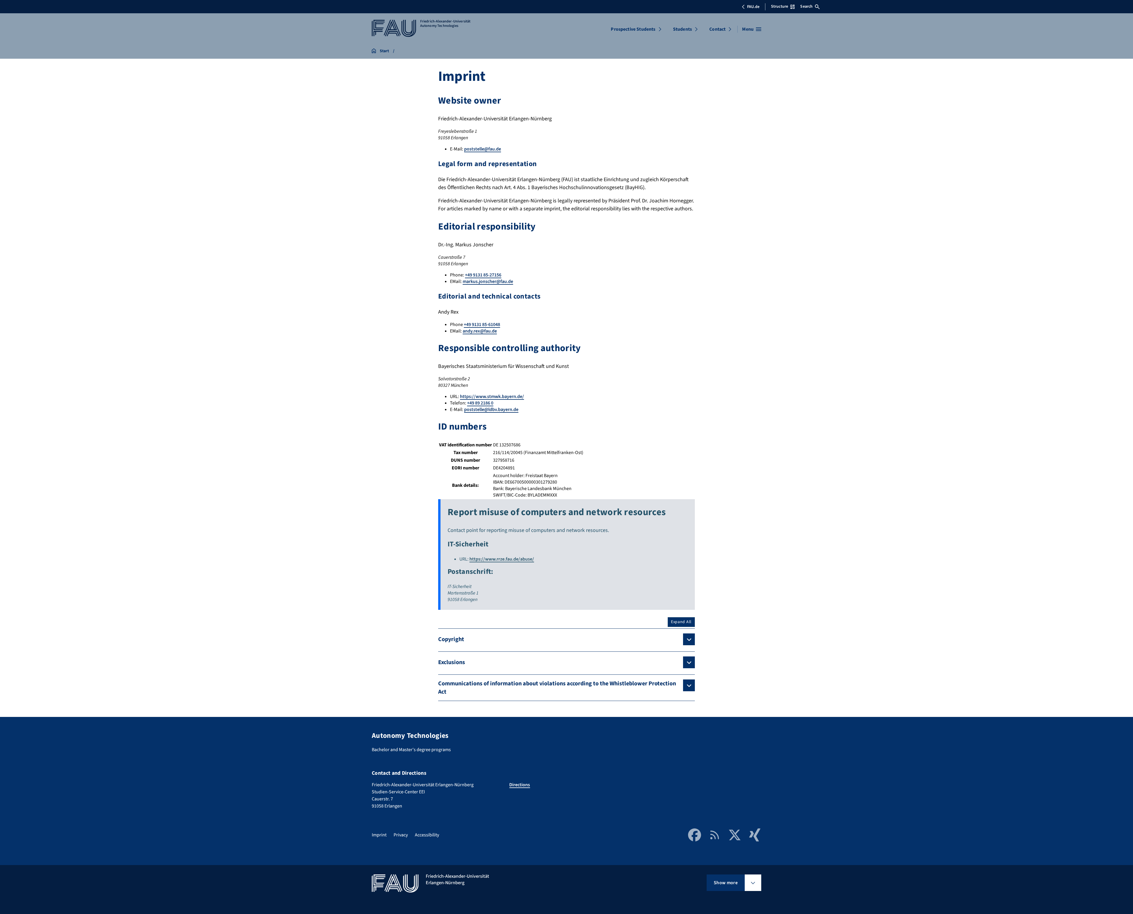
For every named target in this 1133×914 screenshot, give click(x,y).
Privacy (401, 835)
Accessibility (427, 835)
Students (682, 29)
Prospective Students (633, 29)
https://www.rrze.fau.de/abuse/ (501, 559)
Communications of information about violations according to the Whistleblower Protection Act (557, 687)
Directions (519, 785)
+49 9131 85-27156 (483, 275)
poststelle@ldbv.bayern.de (491, 409)
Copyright (451, 639)
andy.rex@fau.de (480, 331)
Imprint (379, 835)
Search (806, 6)
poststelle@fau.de (482, 149)
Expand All (681, 622)
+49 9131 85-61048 (482, 324)
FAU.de (753, 7)
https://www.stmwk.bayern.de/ (492, 396)
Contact (717, 29)
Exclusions (451, 662)
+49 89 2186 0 (480, 403)
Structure (779, 6)
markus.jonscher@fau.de (488, 281)
